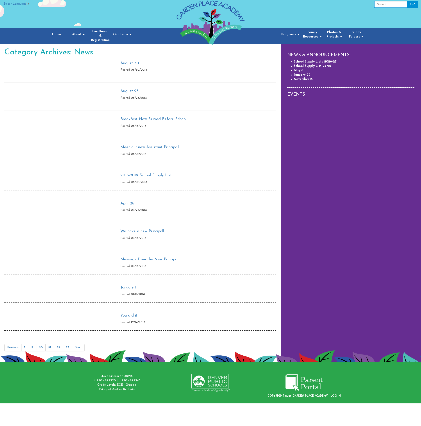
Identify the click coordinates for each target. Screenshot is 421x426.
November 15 (303, 79)
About (77, 34)
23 (67, 347)
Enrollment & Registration (100, 36)
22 (58, 347)
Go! (412, 4)
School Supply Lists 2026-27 (315, 61)
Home (56, 34)
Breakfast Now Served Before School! (153, 119)
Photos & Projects (333, 34)
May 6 (298, 70)
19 (32, 347)
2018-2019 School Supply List (146, 175)
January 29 (302, 75)
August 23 (129, 91)
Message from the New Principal (149, 259)
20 (41, 347)
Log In (335, 396)
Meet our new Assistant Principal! (149, 147)
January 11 (129, 288)
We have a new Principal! (142, 231)
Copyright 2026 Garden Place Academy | (299, 396)
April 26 (127, 204)
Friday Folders (355, 34)
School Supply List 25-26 (312, 66)
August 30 (129, 63)
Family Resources (311, 34)
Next (78, 347)
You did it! (129, 316)
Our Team (121, 34)
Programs (289, 34)
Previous (13, 347)
